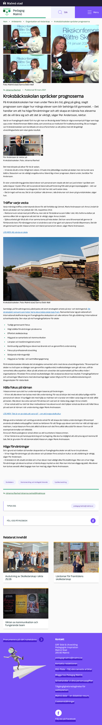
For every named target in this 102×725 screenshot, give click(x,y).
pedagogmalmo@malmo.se (68, 657)
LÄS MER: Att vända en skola (15, 232)
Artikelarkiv (17, 21)
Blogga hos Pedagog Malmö (68, 675)
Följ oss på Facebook (65, 719)
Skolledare (9, 482)
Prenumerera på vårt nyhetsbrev (20, 639)
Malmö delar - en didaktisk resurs (72, 695)
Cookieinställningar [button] (64, 701)
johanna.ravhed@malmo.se (33, 493)
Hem (5, 21)
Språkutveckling (61, 482)
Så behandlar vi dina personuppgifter (74, 680)
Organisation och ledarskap (38, 21)
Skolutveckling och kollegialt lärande (34, 482)
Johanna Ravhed (13, 493)
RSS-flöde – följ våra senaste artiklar (73, 669)
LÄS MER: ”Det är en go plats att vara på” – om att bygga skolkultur (32, 414)
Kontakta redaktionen (66, 663)
